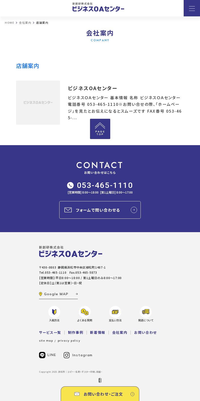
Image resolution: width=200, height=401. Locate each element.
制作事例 (75, 332)
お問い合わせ (145, 332)
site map (46, 340)
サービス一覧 (50, 332)
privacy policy (69, 340)
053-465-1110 (105, 185)
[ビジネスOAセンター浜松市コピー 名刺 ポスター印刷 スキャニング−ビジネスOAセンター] (98, 7)
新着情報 (97, 332)
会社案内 (120, 332)
